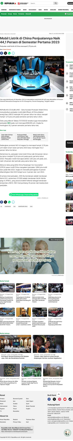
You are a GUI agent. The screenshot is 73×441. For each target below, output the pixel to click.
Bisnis (15, 14)
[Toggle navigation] (2, 3)
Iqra (14, 401)
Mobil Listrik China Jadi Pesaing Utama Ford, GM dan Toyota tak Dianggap (39, 137)
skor (24, 9)
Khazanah (3, 401)
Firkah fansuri (7, 49)
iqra (40, 9)
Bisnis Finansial (63, 9)
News (1, 403)
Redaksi (15, 419)
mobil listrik (8, 206)
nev (14, 206)
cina (31, 206)
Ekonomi (7, 33)
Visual (15, 408)
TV (1, 411)
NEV (9, 123)
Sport (27, 403)
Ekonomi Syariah (15, 9)
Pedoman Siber (30, 419)
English (28, 408)
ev (1, 206)
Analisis (15, 403)
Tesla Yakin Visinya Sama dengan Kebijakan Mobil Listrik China (7, 137)
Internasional (3, 406)
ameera (4, 9)
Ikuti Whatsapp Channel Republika (25, 195)
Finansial (3, 14)
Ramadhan (16, 411)
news (46, 9)
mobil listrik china (22, 206)
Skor (27, 398)
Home (1, 33)
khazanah (32, 9)
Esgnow (2, 408)
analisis (53, 9)
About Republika (4, 419)
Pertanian (21, 14)
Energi (10, 14)
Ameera (2, 398)
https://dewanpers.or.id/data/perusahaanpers (14, 431)
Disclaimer (3, 422)
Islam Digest (29, 401)
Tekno (15, 406)
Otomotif (28, 14)
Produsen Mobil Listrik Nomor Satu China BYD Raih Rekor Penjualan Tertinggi (23, 137)
